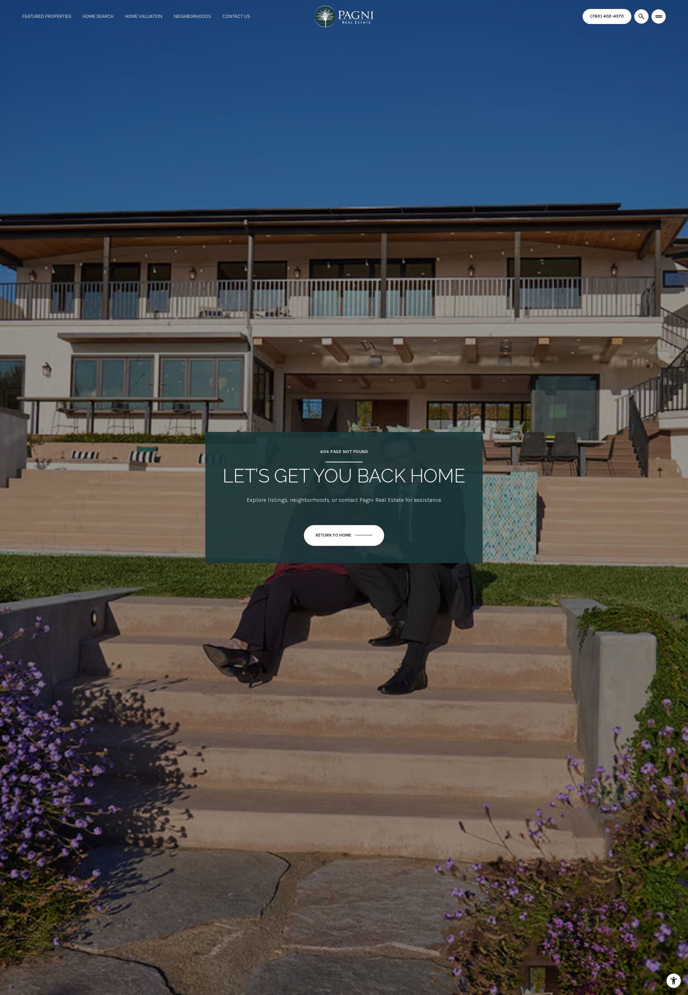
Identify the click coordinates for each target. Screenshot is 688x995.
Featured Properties (46, 16)
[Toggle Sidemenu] (658, 16)
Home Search (98, 16)
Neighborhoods (192, 16)
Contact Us (236, 16)
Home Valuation (143, 16)
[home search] (641, 16)
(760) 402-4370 (607, 16)
